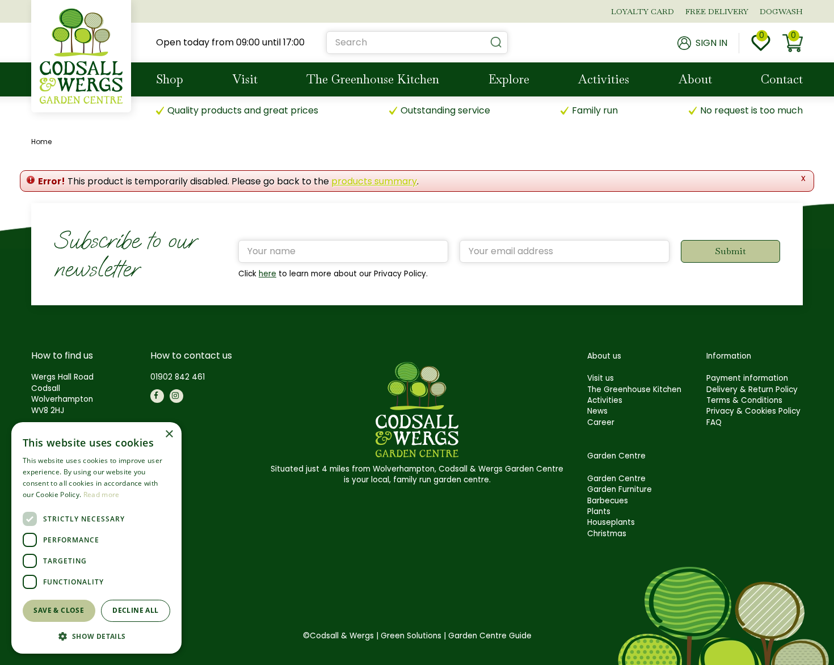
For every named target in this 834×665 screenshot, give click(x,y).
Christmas (606, 533)
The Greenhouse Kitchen (634, 389)
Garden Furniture (619, 489)
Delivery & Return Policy (752, 389)
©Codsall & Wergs (338, 635)
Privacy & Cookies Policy (753, 411)
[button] (96, 635)
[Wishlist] (761, 43)
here (267, 273)
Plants (598, 511)
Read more (101, 494)
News (597, 411)
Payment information (747, 378)
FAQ (714, 422)
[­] (157, 396)
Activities (604, 400)
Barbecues (607, 500)
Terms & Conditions (744, 400)
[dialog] (96, 538)
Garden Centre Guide (490, 635)
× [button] (169, 434)
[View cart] (792, 43)
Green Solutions (411, 635)
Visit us (600, 378)
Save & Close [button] (58, 610)
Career (600, 422)
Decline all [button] (135, 610)
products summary (374, 181)
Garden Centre (616, 478)
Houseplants (611, 522)
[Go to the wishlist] (761, 43)
